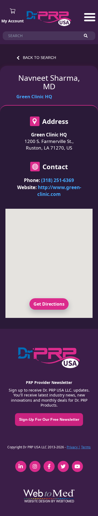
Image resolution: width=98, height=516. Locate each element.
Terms (86, 447)
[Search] (88, 35)
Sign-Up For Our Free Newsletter (49, 419)
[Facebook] (49, 463)
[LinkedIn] (20, 463)
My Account (12, 20)
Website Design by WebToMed (49, 501)
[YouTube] (77, 463)
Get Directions (49, 304)
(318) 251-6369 (57, 180)
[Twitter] (63, 463)
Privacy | (73, 447)
